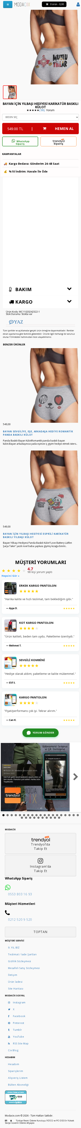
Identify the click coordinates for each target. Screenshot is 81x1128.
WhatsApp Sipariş (22, 142)
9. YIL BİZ (14, 947)
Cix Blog (13, 1050)
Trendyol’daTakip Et (40, 846)
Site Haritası (15, 988)
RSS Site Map (21, 1043)
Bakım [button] (23, 289)
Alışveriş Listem (18, 1078)
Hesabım (13, 1064)
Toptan (40, 932)
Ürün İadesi (15, 981)
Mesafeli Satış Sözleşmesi (24, 968)
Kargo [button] (23, 302)
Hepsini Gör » (10, 576)
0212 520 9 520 (20, 919)
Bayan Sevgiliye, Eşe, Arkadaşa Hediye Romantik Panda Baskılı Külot (38, 433)
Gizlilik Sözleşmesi (19, 961)
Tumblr (17, 1029)
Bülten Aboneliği (18, 1084)
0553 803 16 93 (20, 894)
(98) (42, 110)
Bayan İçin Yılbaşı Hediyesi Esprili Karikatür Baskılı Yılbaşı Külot (36, 535)
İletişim (12, 975)
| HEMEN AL (40, 128)
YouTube (18, 1036)
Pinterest (18, 1023)
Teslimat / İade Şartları (22, 954)
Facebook (19, 1016)
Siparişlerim (15, 1071)
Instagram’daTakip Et (40, 868)
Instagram (19, 1002)
